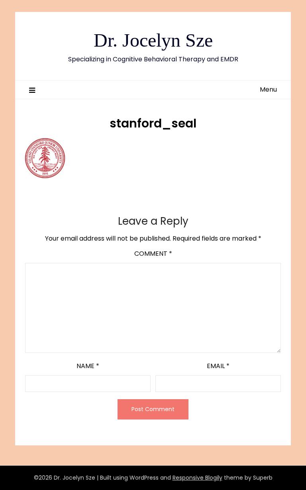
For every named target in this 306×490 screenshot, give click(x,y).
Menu (268, 89)
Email (218, 365)
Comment (153, 253)
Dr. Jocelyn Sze (153, 40)
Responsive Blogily (197, 478)
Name (87, 365)
